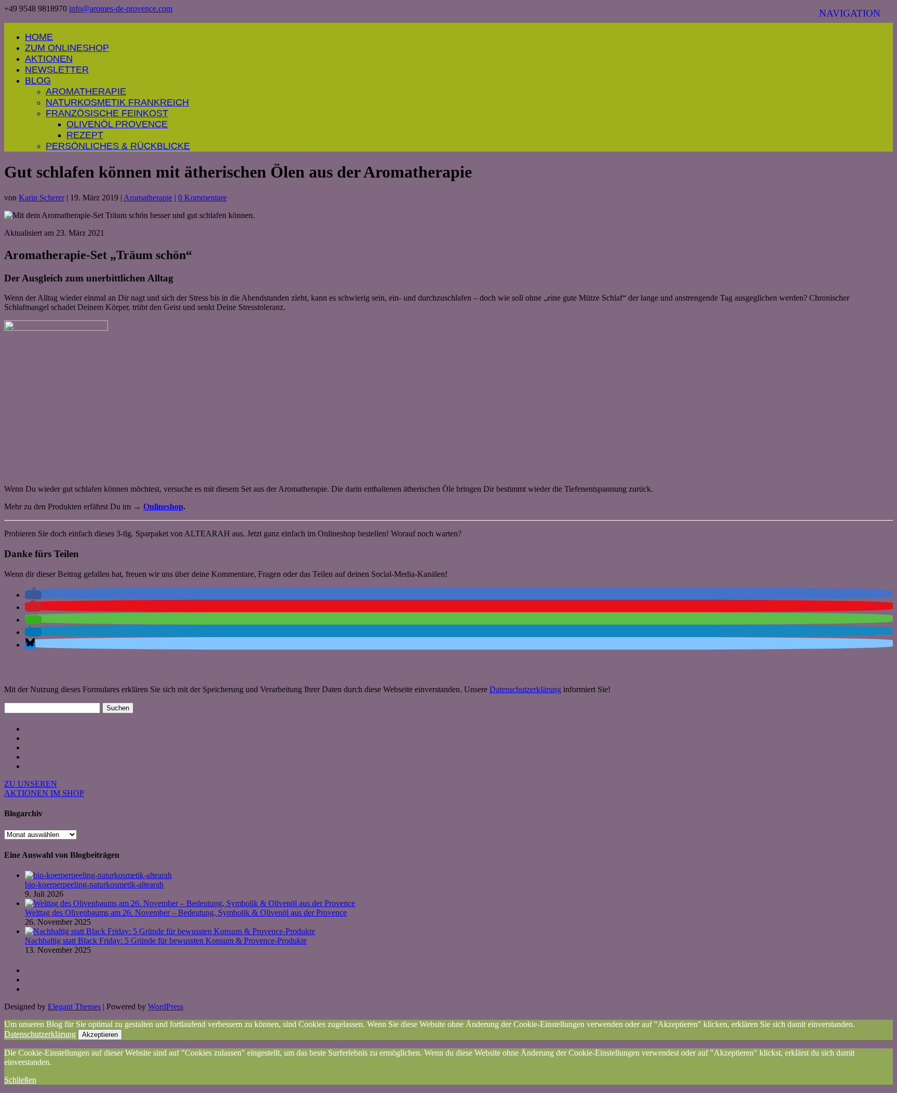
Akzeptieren (100, 1034)
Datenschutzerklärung (525, 689)
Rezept (84, 135)
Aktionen (49, 58)
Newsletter (57, 69)
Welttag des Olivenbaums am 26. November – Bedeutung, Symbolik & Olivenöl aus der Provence (186, 912)
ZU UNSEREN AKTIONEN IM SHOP (44, 788)
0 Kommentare (202, 197)
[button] (33, 594)
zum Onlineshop (67, 48)
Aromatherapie (86, 91)
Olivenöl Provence (117, 124)
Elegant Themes (74, 1006)
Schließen (20, 1079)
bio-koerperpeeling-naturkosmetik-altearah (94, 884)
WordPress (165, 1006)
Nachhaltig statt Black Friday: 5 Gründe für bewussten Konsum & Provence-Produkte (166, 940)
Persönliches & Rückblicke (118, 146)
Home (39, 37)
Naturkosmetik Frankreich (117, 102)
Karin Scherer (41, 197)
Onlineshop (163, 506)
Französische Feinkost (107, 113)
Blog (38, 80)
